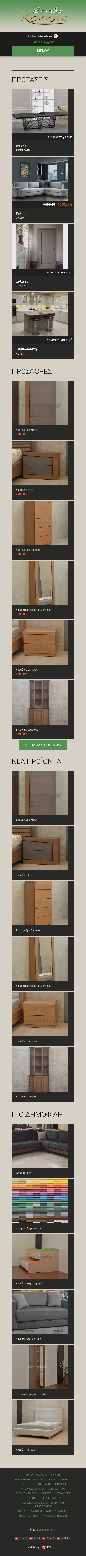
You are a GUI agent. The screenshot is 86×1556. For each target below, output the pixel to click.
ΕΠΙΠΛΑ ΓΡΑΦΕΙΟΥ (50, 1498)
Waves (21, 146)
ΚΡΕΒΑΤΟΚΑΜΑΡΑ (36, 1474)
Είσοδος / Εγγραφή (43, 42)
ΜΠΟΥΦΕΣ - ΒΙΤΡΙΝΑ (32, 1488)
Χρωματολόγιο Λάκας (29, 1228)
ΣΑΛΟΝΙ (20, 218)
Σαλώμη (22, 214)
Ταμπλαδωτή (26, 349)
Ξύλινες (22, 281)
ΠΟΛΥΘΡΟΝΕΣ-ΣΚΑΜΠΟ (29, 1479)
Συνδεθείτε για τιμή (60, 137)
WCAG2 (50, 1538)
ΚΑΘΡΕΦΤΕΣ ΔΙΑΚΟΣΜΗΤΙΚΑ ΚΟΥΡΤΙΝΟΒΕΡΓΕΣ (43, 1511)
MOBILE (65, 1538)
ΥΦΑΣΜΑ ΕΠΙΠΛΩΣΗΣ (55, 1515)
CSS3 (37, 1538)
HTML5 (23, 1538)
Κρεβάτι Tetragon (26, 1449)
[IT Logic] (50, 1547)
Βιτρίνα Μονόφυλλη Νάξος (31, 1394)
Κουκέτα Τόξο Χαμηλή (29, 1283)
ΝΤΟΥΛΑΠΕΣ (63, 1493)
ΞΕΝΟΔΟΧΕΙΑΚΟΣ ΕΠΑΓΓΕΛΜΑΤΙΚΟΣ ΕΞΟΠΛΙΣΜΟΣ (43, 1504)
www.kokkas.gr (47, 1529)
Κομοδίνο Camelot (26, 669)
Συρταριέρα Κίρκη (26, 429)
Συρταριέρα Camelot (28, 549)
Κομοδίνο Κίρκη (25, 489)
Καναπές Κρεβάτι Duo (28, 1338)
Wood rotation (24, 1172)
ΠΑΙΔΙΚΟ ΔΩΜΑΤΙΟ (26, 1493)
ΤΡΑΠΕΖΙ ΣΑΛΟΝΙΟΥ (59, 1479)
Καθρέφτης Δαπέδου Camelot (33, 609)
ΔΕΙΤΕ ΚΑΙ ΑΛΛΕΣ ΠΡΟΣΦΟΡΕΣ (43, 745)
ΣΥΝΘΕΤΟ (25, 1484)
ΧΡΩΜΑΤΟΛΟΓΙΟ (28, 1515)
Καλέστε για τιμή (59, 272)
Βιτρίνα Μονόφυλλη (27, 729)
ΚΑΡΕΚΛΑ (60, 1484)
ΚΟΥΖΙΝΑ (21, 353)
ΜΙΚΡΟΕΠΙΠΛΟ (56, 1488)
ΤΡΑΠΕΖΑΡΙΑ (23, 150)
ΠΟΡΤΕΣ (20, 285)
